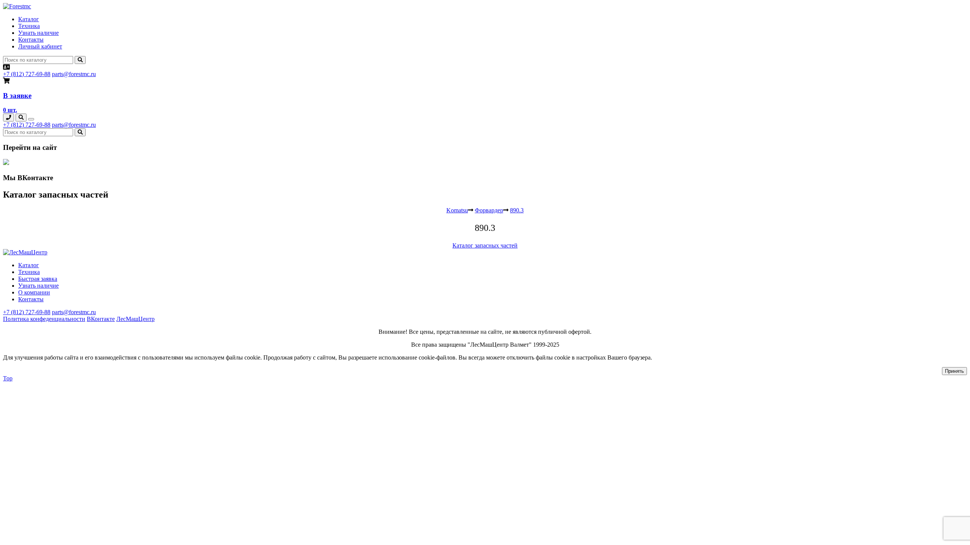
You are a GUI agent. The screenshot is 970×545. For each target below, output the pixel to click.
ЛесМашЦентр (135, 319)
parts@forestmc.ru (74, 74)
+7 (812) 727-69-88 (26, 74)
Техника (29, 26)
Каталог (28, 19)
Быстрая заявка (37, 279)
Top (8, 378)
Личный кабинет (40, 46)
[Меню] (31, 119)
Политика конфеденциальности (44, 319)
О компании (34, 292)
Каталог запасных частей (485, 245)
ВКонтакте (101, 319)
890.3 (517, 210)
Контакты (31, 39)
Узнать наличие (38, 33)
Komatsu (457, 210)
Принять (954, 371)
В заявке (17, 96)
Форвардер (489, 210)
